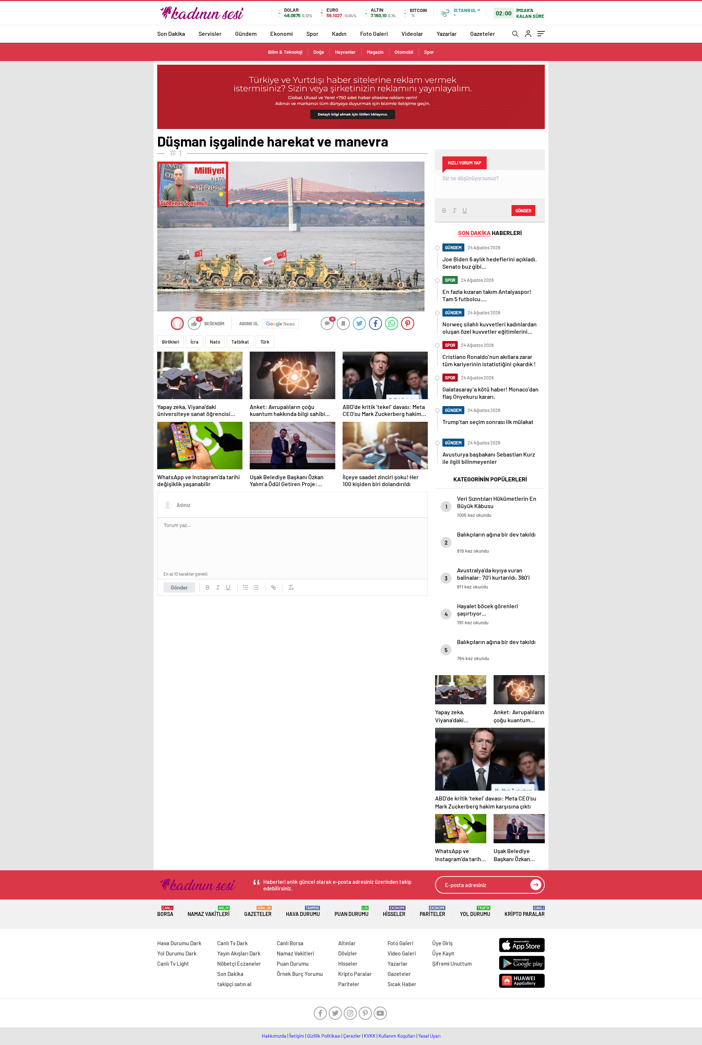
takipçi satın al (234, 984)
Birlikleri (170, 342)
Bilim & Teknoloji (285, 52)
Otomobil (404, 52)
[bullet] (256, 587)
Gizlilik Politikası (323, 1036)
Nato (215, 342)
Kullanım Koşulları (396, 1036)
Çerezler (352, 1036)
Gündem (246, 33)
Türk (264, 342)
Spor (312, 33)
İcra (194, 342)
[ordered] (246, 587)
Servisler (210, 33)
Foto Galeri (374, 33)
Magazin (375, 52)
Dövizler (347, 953)
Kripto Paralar (525, 911)
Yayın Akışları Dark (239, 953)
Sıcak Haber (402, 984)
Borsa (165, 911)
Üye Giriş (442, 943)
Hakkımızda (274, 1036)
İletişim (296, 1036)
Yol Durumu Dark (177, 953)
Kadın (339, 33)
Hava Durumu (303, 911)
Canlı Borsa (290, 943)
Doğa (318, 52)
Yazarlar (447, 33)
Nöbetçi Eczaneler (239, 963)
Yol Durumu (475, 911)
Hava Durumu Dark (179, 943)
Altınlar (347, 943)
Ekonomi (281, 33)
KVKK (369, 1036)
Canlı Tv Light (173, 963)
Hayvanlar (345, 52)
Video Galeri (402, 953)
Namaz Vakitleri (209, 911)
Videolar (412, 33)
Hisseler (394, 911)
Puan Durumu (352, 911)
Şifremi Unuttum (452, 963)
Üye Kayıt (443, 953)
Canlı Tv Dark (232, 943)
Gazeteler (482, 33)
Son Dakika (171, 33)
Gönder (179, 587)
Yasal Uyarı (429, 1036)
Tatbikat (240, 342)
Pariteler (432, 911)
